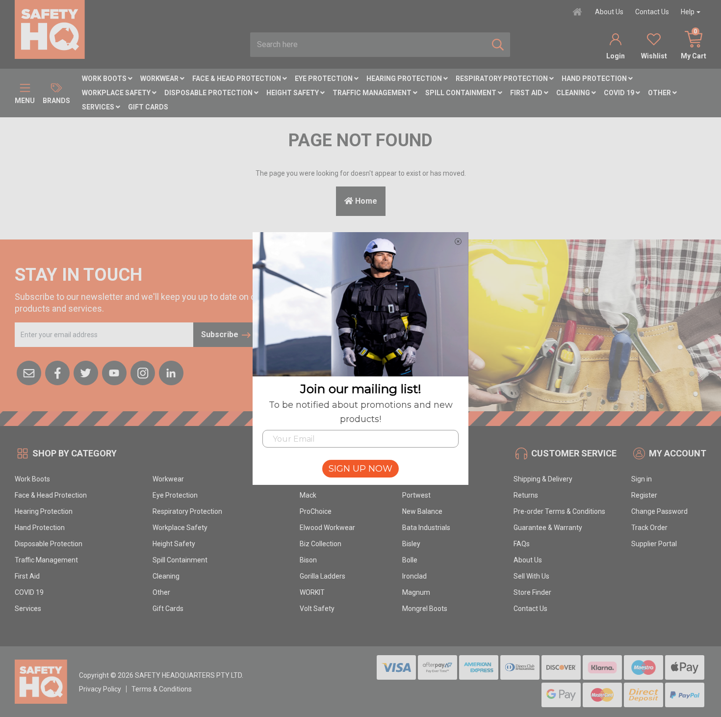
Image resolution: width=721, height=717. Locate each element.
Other (660, 93)
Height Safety (293, 93)
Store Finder (532, 592)
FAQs (522, 544)
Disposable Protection (209, 93)
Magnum (416, 592)
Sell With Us (531, 576)
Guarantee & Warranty (548, 527)
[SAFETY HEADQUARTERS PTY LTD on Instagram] (142, 372)
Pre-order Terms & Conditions (559, 511)
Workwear (160, 78)
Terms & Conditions (161, 689)
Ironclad (414, 576)
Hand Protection (595, 78)
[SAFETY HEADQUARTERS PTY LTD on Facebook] (57, 372)
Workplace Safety (117, 93)
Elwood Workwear (327, 527)
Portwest (416, 495)
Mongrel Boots (424, 608)
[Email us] (29, 372)
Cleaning (574, 93)
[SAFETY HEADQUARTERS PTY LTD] (50, 29)
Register (644, 495)
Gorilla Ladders (322, 576)
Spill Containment (461, 93)
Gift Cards (148, 107)
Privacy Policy (100, 689)
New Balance (422, 511)
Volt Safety (317, 608)
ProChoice (316, 511)
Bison (308, 560)
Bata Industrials (426, 527)
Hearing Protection (404, 78)
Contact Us (652, 12)
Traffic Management (373, 93)
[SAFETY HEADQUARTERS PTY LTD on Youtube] (114, 372)
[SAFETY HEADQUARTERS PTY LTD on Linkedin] (171, 372)
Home (365, 201)
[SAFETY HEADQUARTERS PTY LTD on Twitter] (86, 372)
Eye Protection (324, 78)
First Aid (527, 93)
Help (688, 12)
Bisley (411, 544)
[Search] (498, 44)
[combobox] (368, 44)
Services (99, 107)
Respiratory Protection (502, 78)
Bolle (409, 560)
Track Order (649, 527)
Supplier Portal (654, 544)
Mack (308, 495)
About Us (609, 12)
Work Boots (105, 78)
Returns (526, 495)
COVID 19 (620, 93)
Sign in (641, 479)
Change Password (659, 511)
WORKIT (312, 592)
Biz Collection (320, 544)
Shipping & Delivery (543, 479)
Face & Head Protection (237, 78)
